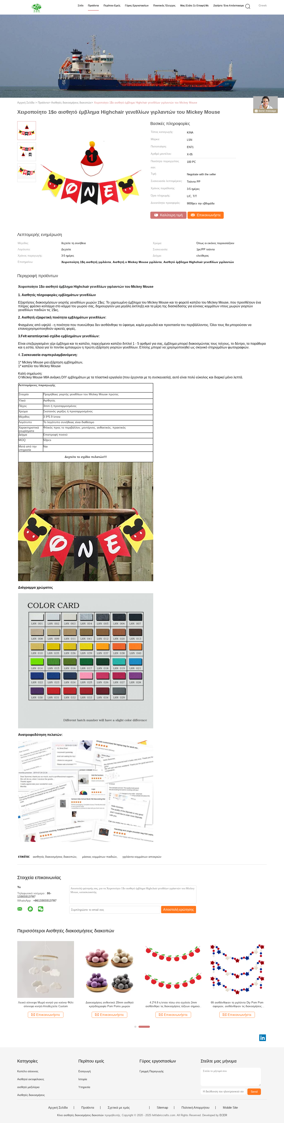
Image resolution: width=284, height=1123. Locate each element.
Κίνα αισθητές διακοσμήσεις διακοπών (80, 1115)
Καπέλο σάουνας (27, 1071)
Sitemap (162, 1107)
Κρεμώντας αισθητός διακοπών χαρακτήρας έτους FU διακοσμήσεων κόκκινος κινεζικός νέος (45, 1004)
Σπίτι (80, 5)
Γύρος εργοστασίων (137, 5)
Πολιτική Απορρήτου (195, 1107)
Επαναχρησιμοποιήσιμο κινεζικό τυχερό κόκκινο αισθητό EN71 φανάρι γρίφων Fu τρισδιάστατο (173, 1004)
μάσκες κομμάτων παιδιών (99, 856)
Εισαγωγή (84, 1071)
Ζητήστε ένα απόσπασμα (228, 5)
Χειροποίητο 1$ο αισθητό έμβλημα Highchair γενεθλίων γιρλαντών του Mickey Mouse (145, 102)
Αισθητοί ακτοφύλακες (30, 1079)
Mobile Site (230, 1107)
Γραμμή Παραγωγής (152, 1071)
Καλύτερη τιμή (171, 215)
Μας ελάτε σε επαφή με (194, 5)
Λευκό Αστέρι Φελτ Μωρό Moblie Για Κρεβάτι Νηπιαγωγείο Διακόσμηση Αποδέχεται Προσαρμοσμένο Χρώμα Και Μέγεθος (237, 1004)
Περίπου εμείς (112, 5)
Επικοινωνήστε (208, 215)
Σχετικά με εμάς (119, 1107)
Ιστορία (82, 1079)
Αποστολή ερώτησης (178, 909)
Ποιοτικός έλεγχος (164, 5)
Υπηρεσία (84, 1087)
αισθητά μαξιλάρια (28, 1087)
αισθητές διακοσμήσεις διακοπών (54, 856)
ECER (223, 1115)
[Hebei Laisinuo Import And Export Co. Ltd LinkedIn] (262, 1037)
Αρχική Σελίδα (58, 1107)
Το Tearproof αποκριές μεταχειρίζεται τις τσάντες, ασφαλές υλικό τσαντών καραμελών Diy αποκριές (109, 1004)
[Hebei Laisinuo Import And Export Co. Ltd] (37, 7)
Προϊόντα (93, 5)
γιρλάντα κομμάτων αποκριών (141, 856)
